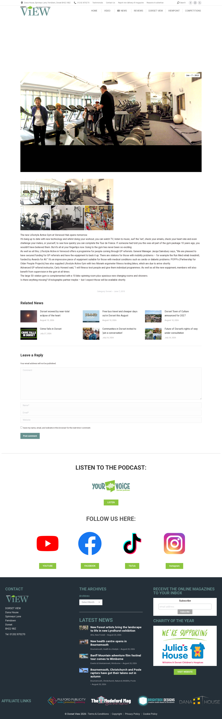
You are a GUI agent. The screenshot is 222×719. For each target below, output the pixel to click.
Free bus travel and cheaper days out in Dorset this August (119, 313)
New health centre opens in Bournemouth (108, 643)
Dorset (109, 291)
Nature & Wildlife (122, 680)
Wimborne (115, 663)
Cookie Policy (150, 714)
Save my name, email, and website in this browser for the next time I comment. (57, 427)
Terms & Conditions (98, 714)
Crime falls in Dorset (50, 329)
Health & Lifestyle (110, 649)
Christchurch (108, 680)
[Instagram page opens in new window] (195, 3)
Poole (133, 680)
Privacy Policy (132, 714)
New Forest (100, 634)
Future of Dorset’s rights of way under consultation (181, 331)
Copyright (117, 714)
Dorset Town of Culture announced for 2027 (177, 313)
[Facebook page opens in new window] (191, 3)
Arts (92, 634)
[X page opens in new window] (200, 3)
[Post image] (28, 316)
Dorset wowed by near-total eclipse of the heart (54, 313)
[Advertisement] (111, 39)
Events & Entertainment (100, 663)
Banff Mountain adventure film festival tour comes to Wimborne (115, 657)
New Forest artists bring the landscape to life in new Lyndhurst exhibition (116, 629)
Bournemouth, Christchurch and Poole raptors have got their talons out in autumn (115, 673)
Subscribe (185, 600)
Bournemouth (96, 649)
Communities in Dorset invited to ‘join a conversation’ (119, 331)
